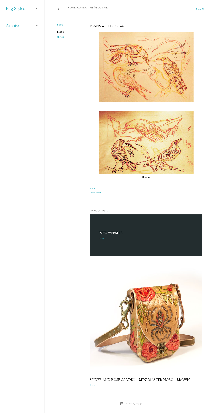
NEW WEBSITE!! (111, 232)
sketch (60, 37)
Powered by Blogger (133, 404)
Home (72, 7)
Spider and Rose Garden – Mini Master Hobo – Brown (140, 379)
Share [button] (60, 24)
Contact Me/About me (92, 7)
